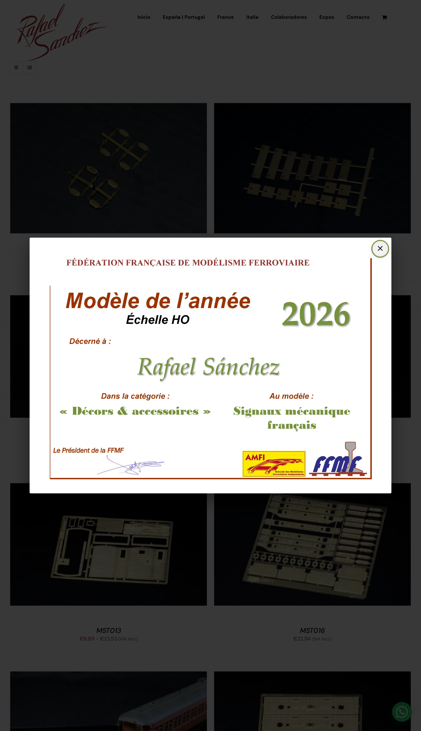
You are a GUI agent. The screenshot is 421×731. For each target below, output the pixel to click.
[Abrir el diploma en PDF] (210, 366)
